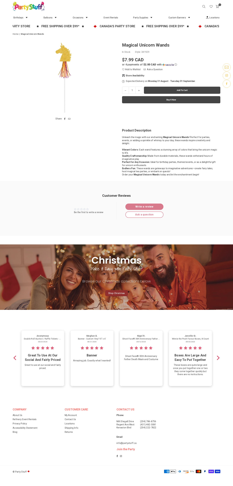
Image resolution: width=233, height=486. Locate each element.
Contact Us (70, 419)
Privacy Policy (20, 423)
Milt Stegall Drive (125, 421)
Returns (69, 432)
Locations (70, 423)
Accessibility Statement (25, 428)
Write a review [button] (144, 206)
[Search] (204, 6)
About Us (17, 415)
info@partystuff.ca (126, 443)
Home (15, 34)
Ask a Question (154, 69)
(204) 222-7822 (148, 427)
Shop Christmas (116, 293)
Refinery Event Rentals (24, 419)
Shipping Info (71, 428)
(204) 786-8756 (148, 421)
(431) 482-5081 (148, 424)
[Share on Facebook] (65, 118)
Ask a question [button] (144, 214)
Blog (15, 432)
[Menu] (206, 6)
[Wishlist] (211, 6)
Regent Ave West (125, 424)
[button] (217, 6)
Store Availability (135, 75)
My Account (71, 415)
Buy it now (171, 100)
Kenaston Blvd (123, 427)
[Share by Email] (69, 118)
